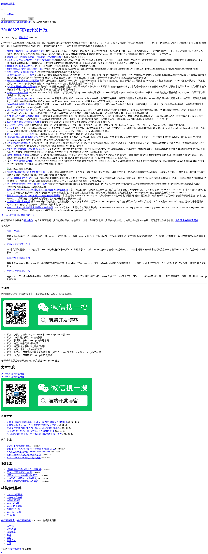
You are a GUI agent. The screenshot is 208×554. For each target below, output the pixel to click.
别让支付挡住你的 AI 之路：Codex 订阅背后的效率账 (33, 428)
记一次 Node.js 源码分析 (19, 178)
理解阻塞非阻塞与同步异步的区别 (24, 469)
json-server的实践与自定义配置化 (23, 80)
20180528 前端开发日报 (12, 376)
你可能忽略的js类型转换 (19, 143)
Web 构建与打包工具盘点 (19, 110)
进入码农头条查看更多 (186, 220)
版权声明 (11, 528)
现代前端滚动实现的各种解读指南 (24, 454)
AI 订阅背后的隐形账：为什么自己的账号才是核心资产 (34, 434)
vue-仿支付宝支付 (15, 125)
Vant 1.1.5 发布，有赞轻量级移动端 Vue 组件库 (30, 207)
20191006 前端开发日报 (18, 258)
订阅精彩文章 (28, 215)
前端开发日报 (24, 22)
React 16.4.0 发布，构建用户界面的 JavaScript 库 (30, 60)
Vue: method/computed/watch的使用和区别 (27, 184)
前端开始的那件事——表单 (20, 74)
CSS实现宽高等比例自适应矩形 (22, 137)
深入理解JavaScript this (18, 446)
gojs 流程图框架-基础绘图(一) (21, 86)
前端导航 (11, 540)
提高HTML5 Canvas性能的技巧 (22, 475)
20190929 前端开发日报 (18, 244)
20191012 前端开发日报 (18, 271)
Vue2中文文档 (14, 512)
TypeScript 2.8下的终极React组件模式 (25, 69)
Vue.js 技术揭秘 (14, 506)
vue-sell (10, 128)
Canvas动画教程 (14, 494)
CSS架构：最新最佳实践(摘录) (22, 478)
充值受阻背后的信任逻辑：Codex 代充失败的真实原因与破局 (37, 422)
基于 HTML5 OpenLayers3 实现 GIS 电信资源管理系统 (33, 195)
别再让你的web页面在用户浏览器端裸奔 (27, 149)
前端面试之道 (13, 509)
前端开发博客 (8, 3)
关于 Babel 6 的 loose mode (19, 98)
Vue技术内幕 (13, 503)
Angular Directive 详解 (17, 92)
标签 (9, 534)
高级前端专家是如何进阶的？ (21, 71)
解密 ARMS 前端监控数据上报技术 (24, 122)
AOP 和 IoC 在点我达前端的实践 (23, 116)
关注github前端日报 (10, 215)
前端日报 (23, 37)
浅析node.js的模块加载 (18, 155)
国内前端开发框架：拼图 (19, 472)
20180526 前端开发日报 (20, 160)
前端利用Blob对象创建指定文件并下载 (26, 172)
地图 (9, 543)
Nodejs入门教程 (14, 497)
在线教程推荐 (13, 500)
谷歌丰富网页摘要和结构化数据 (22, 481)
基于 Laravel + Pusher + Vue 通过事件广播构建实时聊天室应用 (37, 189)
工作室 (10, 13)
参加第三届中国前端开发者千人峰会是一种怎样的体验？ (35, 57)
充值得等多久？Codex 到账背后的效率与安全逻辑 (31, 425)
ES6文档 (11, 515)
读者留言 (11, 531)
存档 (9, 537)
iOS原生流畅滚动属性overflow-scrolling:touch (28, 451)
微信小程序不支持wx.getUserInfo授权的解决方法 (31, 448)
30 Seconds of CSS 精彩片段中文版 (24, 457)
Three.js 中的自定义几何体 (20, 66)
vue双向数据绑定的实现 (18, 201)
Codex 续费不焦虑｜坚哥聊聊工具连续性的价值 (30, 431)
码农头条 (28, 220)
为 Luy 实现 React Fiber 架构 (20, 134)
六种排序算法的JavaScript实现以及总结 (26, 51)
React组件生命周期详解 (18, 104)
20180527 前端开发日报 (24, 29)
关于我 (10, 525)
